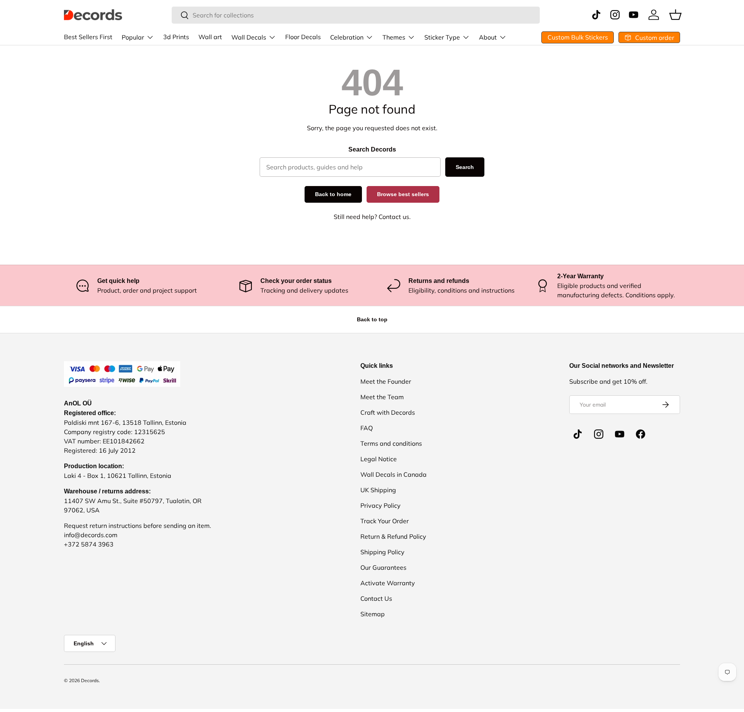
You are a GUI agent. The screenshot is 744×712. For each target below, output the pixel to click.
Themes (393, 37)
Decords (90, 680)
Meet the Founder (385, 381)
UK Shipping (378, 490)
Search (465, 167)
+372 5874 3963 (89, 544)
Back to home (333, 194)
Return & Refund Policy (393, 536)
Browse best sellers (403, 194)
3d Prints (176, 37)
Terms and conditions (391, 443)
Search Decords (372, 149)
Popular (133, 37)
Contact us (394, 217)
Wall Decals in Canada (393, 474)
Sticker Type (442, 37)
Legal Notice (378, 459)
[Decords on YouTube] (619, 434)
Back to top (372, 319)
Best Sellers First (88, 37)
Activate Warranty (387, 583)
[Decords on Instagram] (598, 434)
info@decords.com (90, 535)
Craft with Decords (387, 412)
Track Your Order (384, 521)
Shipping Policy (382, 552)
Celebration (346, 37)
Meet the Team (382, 397)
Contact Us (376, 598)
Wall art (210, 37)
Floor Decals (303, 37)
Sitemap (372, 614)
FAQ (366, 428)
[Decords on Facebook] (640, 434)
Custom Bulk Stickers (578, 37)
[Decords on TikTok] (577, 434)
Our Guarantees (383, 567)
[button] (675, 14)
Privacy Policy (380, 505)
